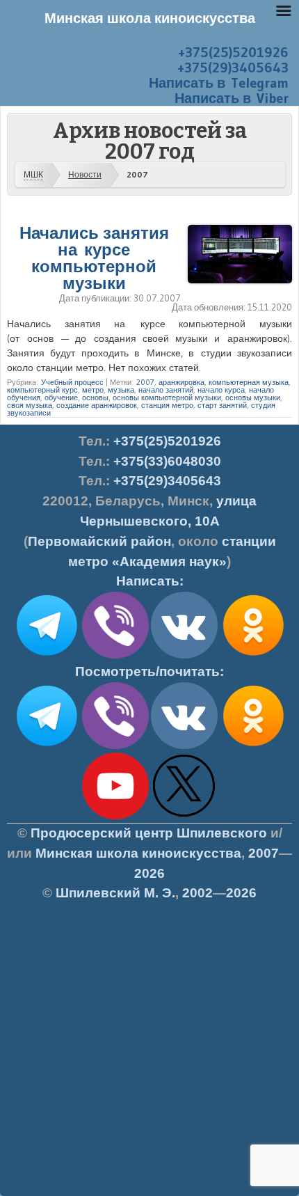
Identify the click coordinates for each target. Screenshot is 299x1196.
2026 (149, 873)
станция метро (167, 405)
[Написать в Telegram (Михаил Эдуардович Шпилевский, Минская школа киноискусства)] (46, 656)
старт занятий (222, 405)
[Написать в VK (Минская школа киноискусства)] (184, 656)
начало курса (221, 390)
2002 (197, 893)
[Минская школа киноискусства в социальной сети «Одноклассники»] (253, 746)
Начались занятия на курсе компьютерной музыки (94, 258)
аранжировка (181, 382)
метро (93, 390)
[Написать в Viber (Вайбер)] (115, 656)
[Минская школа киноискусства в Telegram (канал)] (46, 746)
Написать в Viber (232, 98)
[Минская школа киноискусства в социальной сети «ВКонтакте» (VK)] (184, 746)
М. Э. (115, 893)
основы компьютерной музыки (167, 397)
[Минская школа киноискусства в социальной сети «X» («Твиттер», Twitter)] (184, 816)
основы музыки (252, 397)
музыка (121, 390)
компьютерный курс (42, 390)
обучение (61, 397)
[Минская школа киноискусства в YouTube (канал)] (115, 816)
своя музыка (29, 405)
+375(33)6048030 (167, 461)
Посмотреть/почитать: (149, 671)
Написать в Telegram (219, 82)
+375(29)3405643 (233, 67)
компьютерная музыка (249, 382)
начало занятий (165, 390)
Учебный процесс (72, 382)
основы (95, 397)
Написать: (150, 581)
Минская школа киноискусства (138, 853)
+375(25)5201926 (233, 52)
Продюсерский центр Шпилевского (149, 833)
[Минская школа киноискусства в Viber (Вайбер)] (115, 746)
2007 (145, 382)
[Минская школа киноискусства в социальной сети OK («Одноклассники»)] (253, 656)
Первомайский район (99, 541)
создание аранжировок (96, 405)
